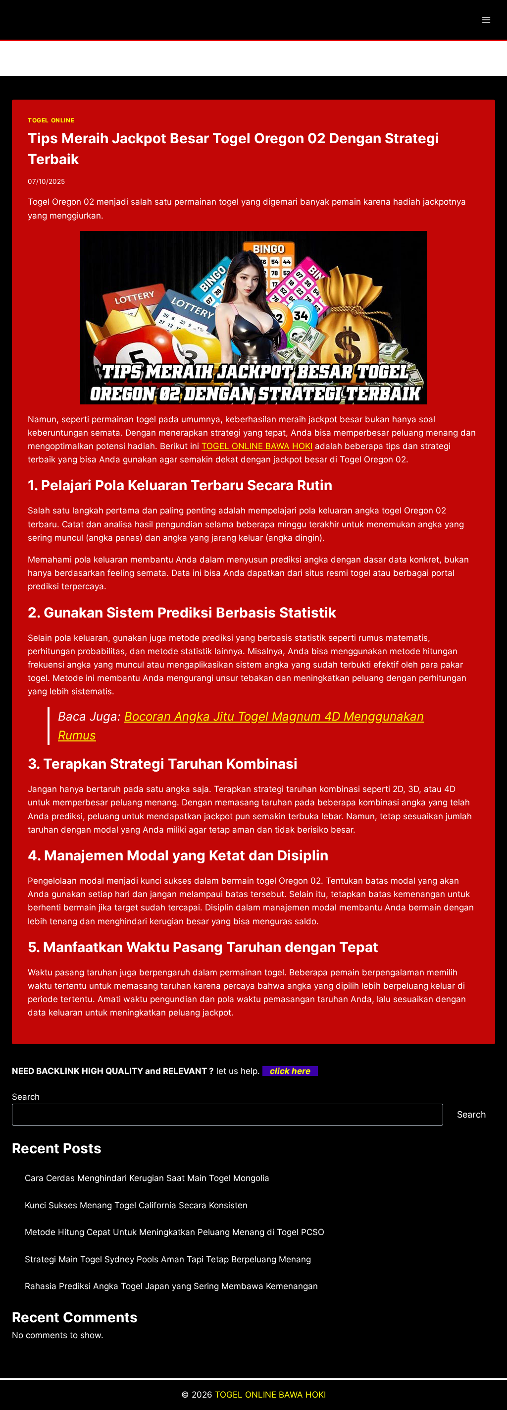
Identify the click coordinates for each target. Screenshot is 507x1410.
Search (26, 1097)
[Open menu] (486, 19)
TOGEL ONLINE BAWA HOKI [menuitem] (257, 446)
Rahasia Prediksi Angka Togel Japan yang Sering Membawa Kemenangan (171, 1286)
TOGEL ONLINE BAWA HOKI (270, 1395)
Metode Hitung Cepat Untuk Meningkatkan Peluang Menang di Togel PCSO (174, 1232)
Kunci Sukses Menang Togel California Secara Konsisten (136, 1205)
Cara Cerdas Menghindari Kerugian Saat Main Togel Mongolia (147, 1178)
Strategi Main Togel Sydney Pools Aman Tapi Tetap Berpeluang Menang (168, 1259)
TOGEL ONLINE (51, 120)
